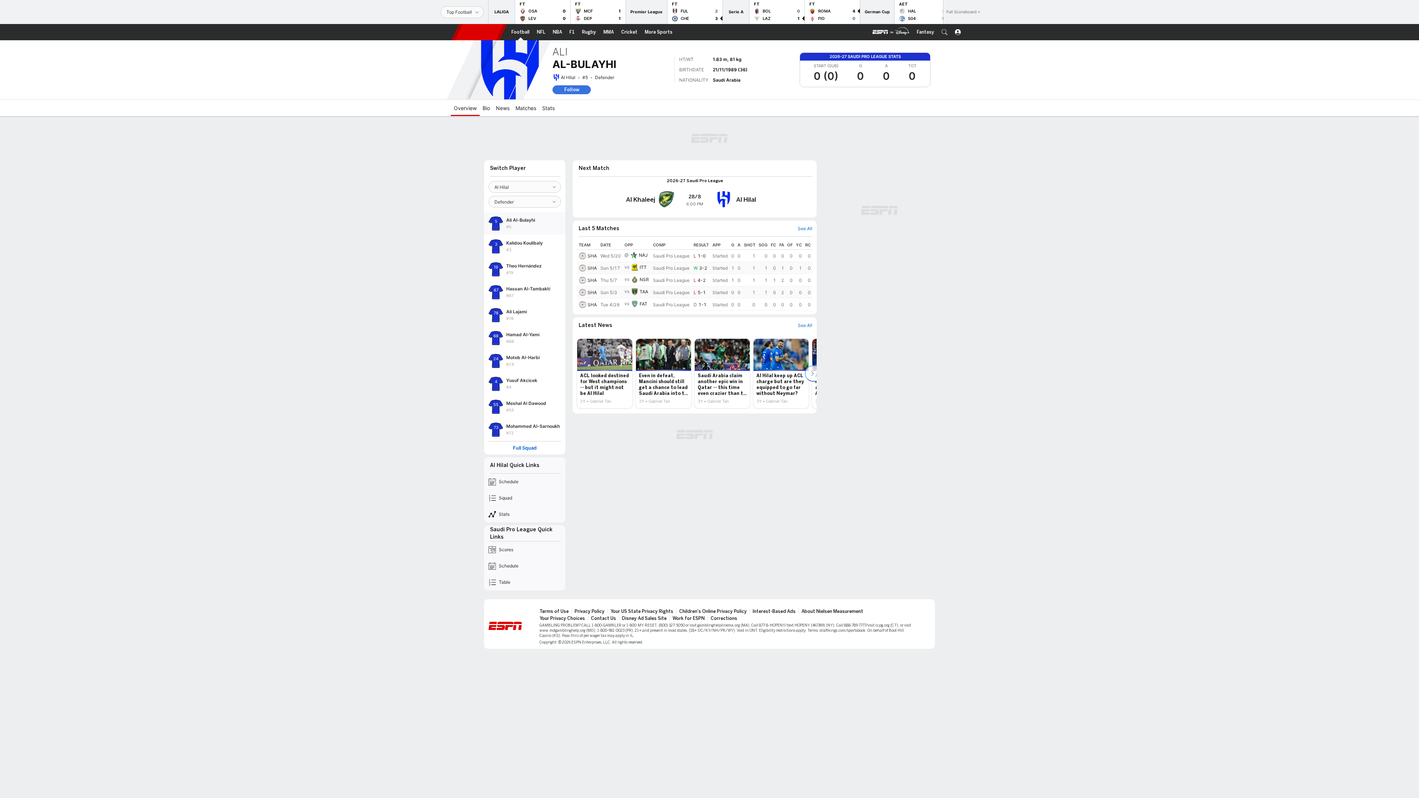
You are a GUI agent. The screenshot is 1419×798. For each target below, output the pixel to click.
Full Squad (525, 448)
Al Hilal (568, 77)
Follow (571, 89)
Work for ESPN (689, 618)
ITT (643, 267)
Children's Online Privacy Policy (713, 611)
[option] (604, 373)
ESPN (479, 32)
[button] (944, 32)
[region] (694, 276)
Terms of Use (554, 611)
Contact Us (603, 618)
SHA (592, 256)
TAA (644, 291)
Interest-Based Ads (774, 611)
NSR (644, 279)
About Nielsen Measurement (832, 611)
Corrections (724, 618)
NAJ (643, 255)
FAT (643, 304)
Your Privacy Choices (562, 618)
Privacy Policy (590, 611)
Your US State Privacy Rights (641, 611)
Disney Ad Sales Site (644, 618)
